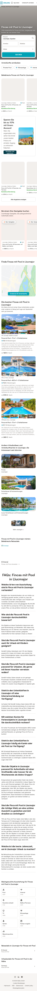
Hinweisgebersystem (18, 988)
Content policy (29, 985)
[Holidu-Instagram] (15, 977)
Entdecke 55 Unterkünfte (18, 294)
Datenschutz (19, 985)
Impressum (7, 985)
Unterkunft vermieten (28, 2)
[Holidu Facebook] (21, 977)
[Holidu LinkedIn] (18, 977)
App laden (16, 2)
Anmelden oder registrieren (10, 152)
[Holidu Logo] (5, 2)
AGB (13, 985)
